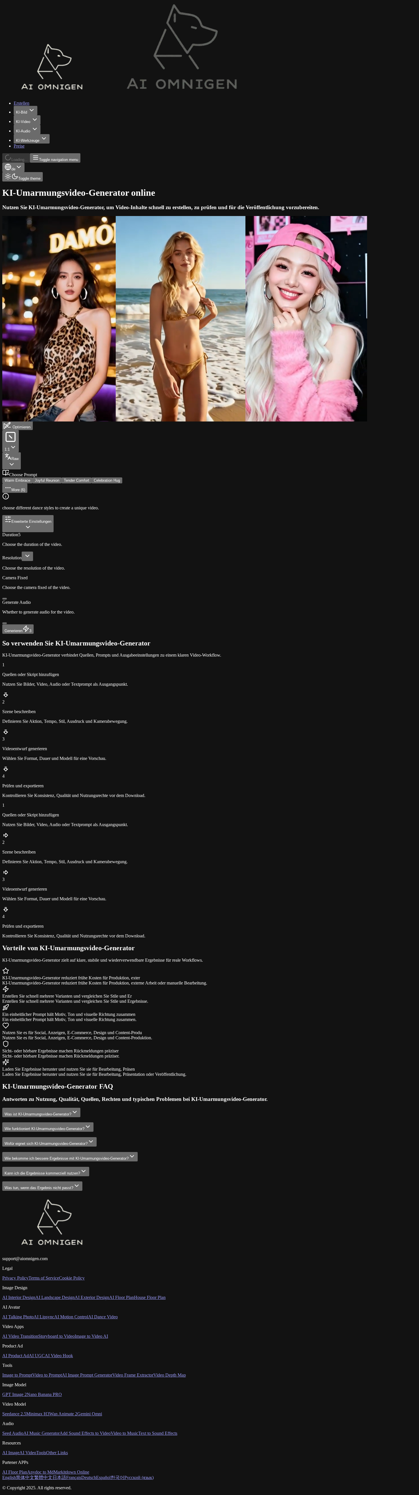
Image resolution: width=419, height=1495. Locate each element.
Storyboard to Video (56, 1336)
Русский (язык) (139, 1477)
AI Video (27, 1452)
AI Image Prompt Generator (87, 1375)
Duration (10, 534)
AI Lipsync (44, 1316)
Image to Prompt (17, 1375)
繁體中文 (43, 1477)
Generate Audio (16, 602)
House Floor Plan (150, 1297)
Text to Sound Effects (157, 1433)
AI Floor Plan (121, 1297)
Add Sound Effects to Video (85, 1433)
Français (73, 1477)
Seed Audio (12, 1433)
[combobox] (13, 167)
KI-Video (23, 122)
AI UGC (37, 1355)
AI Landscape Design (55, 1297)
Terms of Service (44, 1278)
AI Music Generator (41, 1433)
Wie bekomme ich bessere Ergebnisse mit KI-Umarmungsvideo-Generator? (67, 1158)
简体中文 (25, 1477)
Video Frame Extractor (132, 1375)
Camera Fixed (15, 577)
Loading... (19, 160)
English (9, 1477)
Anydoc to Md (40, 1472)
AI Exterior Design (92, 1297)
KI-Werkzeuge (27, 140)
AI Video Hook (59, 1355)
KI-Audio (23, 131)
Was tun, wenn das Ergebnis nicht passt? (39, 1188)
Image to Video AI (91, 1336)
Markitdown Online (71, 1472)
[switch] (4, 599)
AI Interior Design (18, 1297)
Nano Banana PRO (44, 1394)
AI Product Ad (15, 1355)
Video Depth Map (169, 1375)
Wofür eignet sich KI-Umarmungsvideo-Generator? (46, 1143)
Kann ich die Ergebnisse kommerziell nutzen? (42, 1173)
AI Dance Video (103, 1316)
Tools (41, 1452)
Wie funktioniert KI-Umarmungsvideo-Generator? (44, 1129)
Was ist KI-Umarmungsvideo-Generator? (38, 1114)
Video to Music (124, 1433)
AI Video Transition (20, 1336)
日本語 (59, 1477)
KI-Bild (21, 112)
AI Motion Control (71, 1316)
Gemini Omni (89, 1413)
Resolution (12, 557)
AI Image (10, 1452)
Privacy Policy (15, 1278)
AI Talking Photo (18, 1316)
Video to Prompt (47, 1375)
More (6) (18, 490)
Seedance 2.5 (14, 1413)
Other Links (57, 1452)
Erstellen (21, 103)
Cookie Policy (72, 1278)
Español (103, 1477)
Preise (19, 146)
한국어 (117, 1477)
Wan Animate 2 (63, 1413)
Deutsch (88, 1477)
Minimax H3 (37, 1413)
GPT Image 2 (14, 1394)
